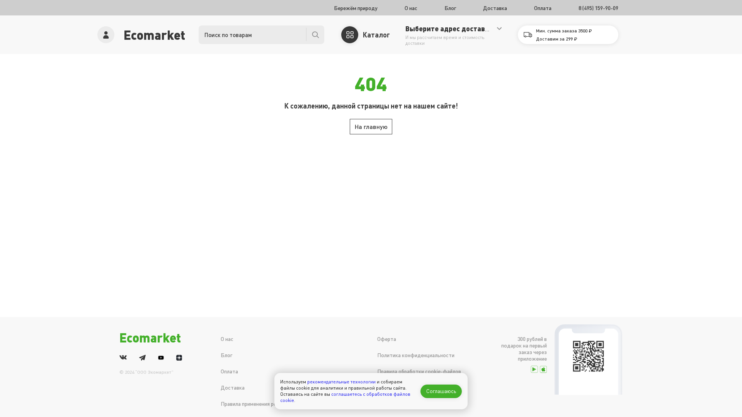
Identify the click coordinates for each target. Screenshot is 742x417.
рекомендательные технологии (341, 382)
